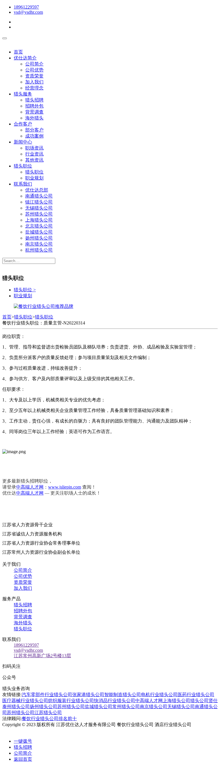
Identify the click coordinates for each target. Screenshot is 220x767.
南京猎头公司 (39, 244)
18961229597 (26, 7)
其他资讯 (34, 160)
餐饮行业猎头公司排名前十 (49, 718)
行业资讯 (34, 154)
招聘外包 (34, 105)
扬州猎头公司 (39, 238)
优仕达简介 (25, 57)
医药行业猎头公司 (196, 694)
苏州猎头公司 (39, 214)
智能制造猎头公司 (122, 694)
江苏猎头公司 (48, 712)
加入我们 (34, 81)
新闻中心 (23, 142)
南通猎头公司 (39, 196)
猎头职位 (23, 166)
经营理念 (34, 87)
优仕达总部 (36, 190)
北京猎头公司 (39, 226)
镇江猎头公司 (39, 202)
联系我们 (23, 184)
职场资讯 (34, 148)
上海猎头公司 (39, 220)
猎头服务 (23, 93)
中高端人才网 (30, 487)
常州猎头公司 (126, 706)
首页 (18, 51)
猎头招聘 (34, 99)
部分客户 (34, 129)
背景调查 (34, 111)
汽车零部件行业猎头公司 (47, 694)
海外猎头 (34, 117)
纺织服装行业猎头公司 (71, 700)
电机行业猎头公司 (159, 694)
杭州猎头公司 (39, 250)
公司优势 (34, 69)
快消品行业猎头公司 (114, 700)
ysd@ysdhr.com (28, 12)
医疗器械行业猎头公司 (25, 700)
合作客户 (23, 123)
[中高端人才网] (43, 306)
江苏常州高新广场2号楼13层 (42, 655)
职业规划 (34, 178)
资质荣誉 (34, 75)
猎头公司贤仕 (204, 700)
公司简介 (34, 63)
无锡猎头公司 (39, 208)
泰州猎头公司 (16, 706)
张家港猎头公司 (88, 694)
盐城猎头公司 (39, 232)
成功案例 (34, 136)
